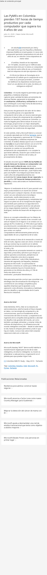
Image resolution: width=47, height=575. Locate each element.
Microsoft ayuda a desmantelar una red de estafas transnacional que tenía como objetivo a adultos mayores (23, 425)
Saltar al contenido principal (10, 1)
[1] (5, 361)
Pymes (6, 368)
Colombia (11, 366)
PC (37, 366)
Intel (25, 366)
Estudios (19, 366)
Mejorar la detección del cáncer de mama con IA (23, 411)
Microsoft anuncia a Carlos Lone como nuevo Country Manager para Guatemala (22, 399)
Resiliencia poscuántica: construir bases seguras (20, 387)
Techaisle (32, 135)
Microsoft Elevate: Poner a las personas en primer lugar (21, 439)
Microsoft (31, 366)
